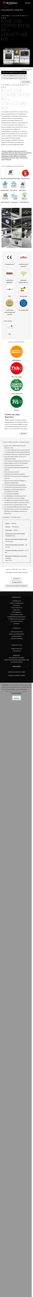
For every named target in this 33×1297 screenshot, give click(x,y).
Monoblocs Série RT (18, 9)
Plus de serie (16, 578)
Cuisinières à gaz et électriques (16, 619)
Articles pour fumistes (17, 621)
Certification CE (9, 264)
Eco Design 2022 (23, 310)
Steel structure (5, 202)
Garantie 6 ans (25, 178)
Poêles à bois (16, 605)
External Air (14, 202)
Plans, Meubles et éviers (16, 614)
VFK (9, 296)
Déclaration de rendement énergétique (16, 585)
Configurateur (16, 650)
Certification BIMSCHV (9, 281)
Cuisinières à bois (16, 600)
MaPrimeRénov (16, 360)
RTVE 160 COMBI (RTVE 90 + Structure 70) (14, 75)
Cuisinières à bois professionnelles (16, 616)
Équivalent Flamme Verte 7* (23, 281)
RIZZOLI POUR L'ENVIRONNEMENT (16, 634)
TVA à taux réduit (16, 377)
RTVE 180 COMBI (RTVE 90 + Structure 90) (14, 78)
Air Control (13, 190)
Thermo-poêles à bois (16, 607)
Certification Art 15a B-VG (23, 265)
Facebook (10, 675)
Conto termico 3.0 (16, 393)
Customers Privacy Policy (15, 691)
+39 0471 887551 (26, 687)
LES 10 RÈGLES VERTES (16, 636)
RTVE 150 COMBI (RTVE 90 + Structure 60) (14, 72)
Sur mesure (16, 623)
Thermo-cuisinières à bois (7, 9)
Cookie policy (24, 691)
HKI (9, 334)
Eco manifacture (24, 202)
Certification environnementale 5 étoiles (9, 312)
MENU (27, 3)
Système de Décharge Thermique (10, 178)
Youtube (23, 675)
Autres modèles (26, 82)
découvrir (23, 433)
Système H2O (5, 190)
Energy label (23, 296)
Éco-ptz (16, 410)
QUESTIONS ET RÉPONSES (16, 638)
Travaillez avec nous (16, 648)
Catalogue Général (16, 582)
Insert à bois (16, 610)
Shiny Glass (22, 190)
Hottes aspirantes (16, 612)
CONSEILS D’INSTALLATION (16, 631)
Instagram (17, 675)
